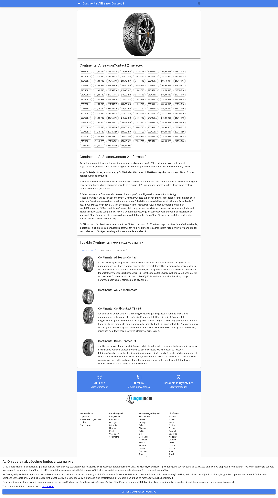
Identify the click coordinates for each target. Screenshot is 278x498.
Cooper (142, 419)
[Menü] (79, 3)
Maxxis (172, 448)
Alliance (172, 416)
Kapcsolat (84, 416)
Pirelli (111, 431)
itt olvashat (48, 486)
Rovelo (172, 454)
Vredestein (114, 434)
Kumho (142, 445)
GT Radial (143, 437)
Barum (172, 422)
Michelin (113, 425)
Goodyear (113, 422)
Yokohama (114, 437)
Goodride (173, 434)
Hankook (143, 440)
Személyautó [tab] (89, 250)
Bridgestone (114, 416)
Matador (173, 445)
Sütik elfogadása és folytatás (139, 492)
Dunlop (142, 422)
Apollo (171, 419)
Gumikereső (85, 425)
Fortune (172, 428)
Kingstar (173, 437)
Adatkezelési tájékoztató (91, 419)
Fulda (141, 431)
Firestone (143, 428)
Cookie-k (83, 422)
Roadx (172, 451)
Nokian (112, 428)
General (172, 431)
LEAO (171, 442)
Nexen (142, 448)
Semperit (143, 451)
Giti (140, 434)
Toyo (141, 454)
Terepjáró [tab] (121, 250)
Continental (114, 419)
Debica (172, 425)
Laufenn (172, 440)
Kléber (142, 442)
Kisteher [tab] (106, 250)
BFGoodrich (144, 416)
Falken (142, 425)
